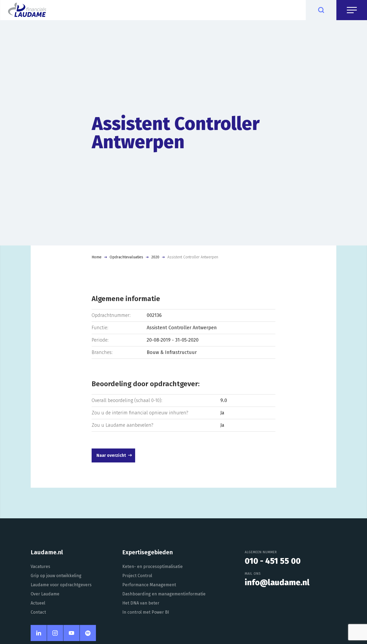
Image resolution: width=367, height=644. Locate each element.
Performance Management (149, 584)
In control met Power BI (145, 612)
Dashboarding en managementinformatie (164, 593)
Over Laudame (45, 593)
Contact (38, 612)
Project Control (137, 575)
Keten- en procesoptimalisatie (152, 566)
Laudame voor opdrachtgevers (61, 584)
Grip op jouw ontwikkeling (56, 575)
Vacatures (40, 566)
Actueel (38, 603)
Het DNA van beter (140, 603)
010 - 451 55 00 (273, 561)
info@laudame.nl (277, 582)
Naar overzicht (111, 455)
